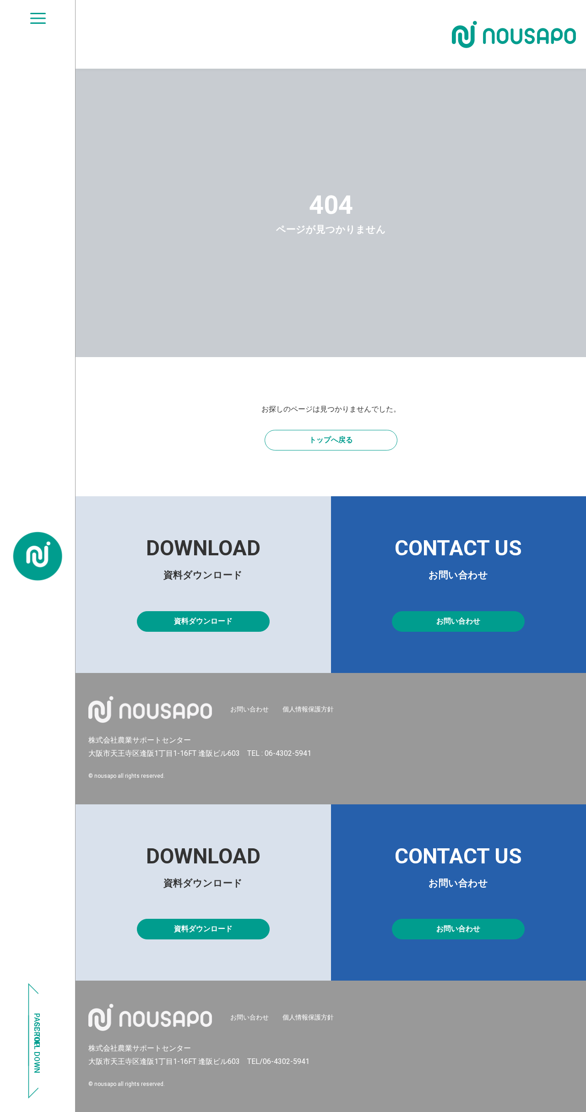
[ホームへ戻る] (37, 556)
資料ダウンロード (203, 621)
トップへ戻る (331, 439)
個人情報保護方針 (308, 709)
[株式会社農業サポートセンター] (514, 34)
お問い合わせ (458, 621)
